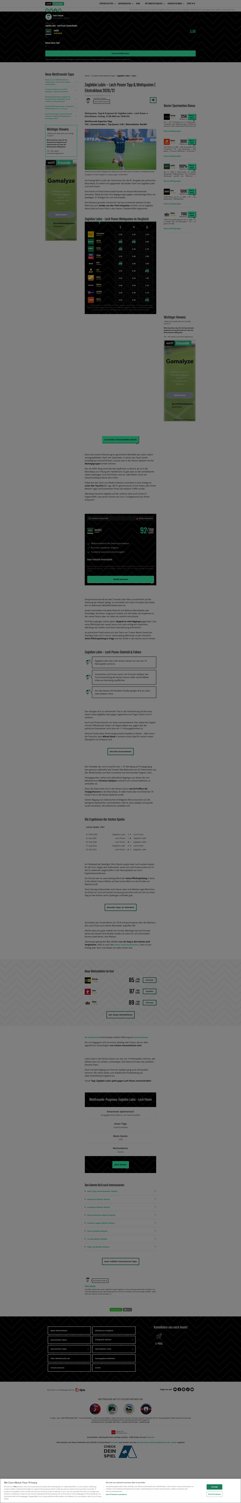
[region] (120, 1491)
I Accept (214, 1487)
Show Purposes (214, 1494)
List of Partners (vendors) (116, 1494)
